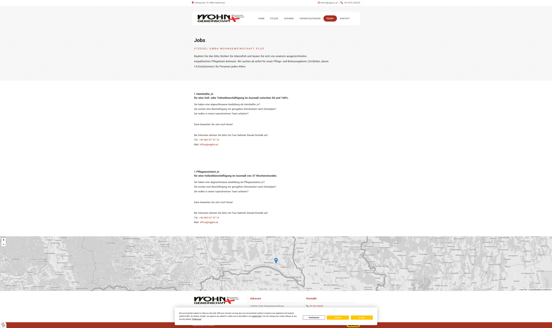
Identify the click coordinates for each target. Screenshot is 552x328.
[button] (276, 261)
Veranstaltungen (310, 18)
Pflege (274, 18)
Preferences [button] (196, 319)
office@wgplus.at (209, 144)
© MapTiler (523, 289)
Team (329, 18)
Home (261, 18)
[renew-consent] (3, 325)
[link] (330, 18)
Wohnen (289, 18)
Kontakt (345, 18)
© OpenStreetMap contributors (539, 289)
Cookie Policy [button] (256, 316)
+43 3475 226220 (316, 306)
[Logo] (221, 18)
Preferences (314, 318)
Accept (362, 318)
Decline (338, 318)
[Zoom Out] (3, 244)
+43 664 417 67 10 (209, 139)
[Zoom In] (3, 240)
